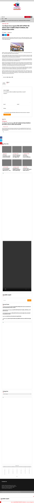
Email (18, 104)
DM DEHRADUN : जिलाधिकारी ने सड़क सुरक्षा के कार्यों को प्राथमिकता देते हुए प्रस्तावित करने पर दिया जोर (16, 169)
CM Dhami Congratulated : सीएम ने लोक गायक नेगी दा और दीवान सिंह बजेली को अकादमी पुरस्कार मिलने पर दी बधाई (7, 156)
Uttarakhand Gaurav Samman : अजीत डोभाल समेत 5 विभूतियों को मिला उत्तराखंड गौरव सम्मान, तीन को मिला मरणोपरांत (16, 156)
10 (4, 470)
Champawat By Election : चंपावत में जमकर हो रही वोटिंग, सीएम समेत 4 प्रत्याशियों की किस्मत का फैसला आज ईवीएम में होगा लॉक (27, 169)
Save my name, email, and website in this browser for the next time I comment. (17, 112)
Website (4, 108)
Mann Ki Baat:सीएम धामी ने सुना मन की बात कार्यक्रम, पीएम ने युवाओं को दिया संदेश (12, 316)
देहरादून (5, 23)
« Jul (16, 476)
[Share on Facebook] (1, 137)
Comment (5, 93)
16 (29, 470)
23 (29, 471)
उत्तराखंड (3, 23)
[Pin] (1, 143)
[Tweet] (1, 140)
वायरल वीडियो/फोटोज (4, 121)
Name (4, 104)
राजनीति (7, 23)
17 (4, 471)
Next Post (4, 119)
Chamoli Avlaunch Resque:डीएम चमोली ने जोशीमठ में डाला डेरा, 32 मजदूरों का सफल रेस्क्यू (7, 169)
